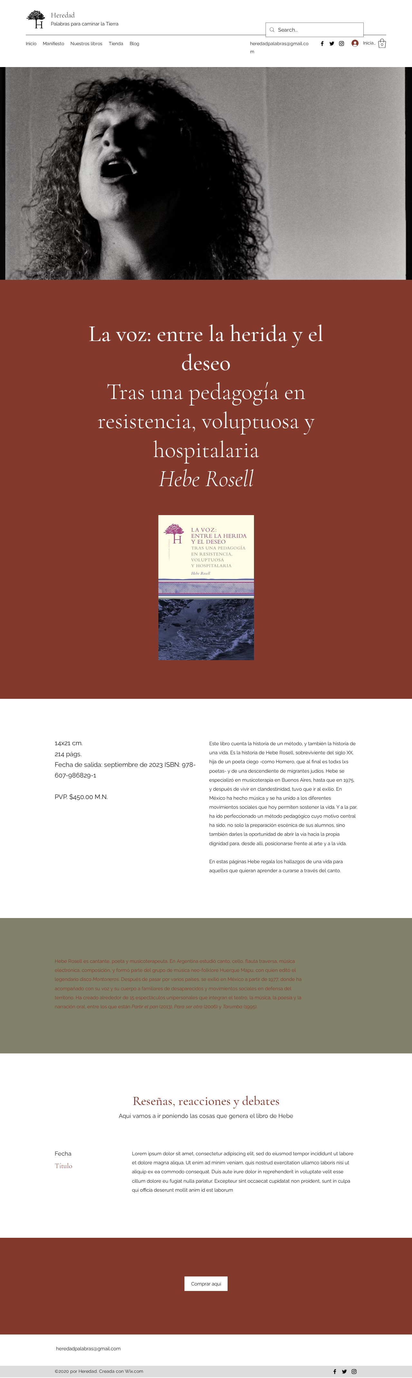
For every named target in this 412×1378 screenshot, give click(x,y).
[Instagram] (341, 43)
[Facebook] (322, 43)
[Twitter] (332, 43)
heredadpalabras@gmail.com (88, 1349)
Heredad (63, 15)
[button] (382, 43)
